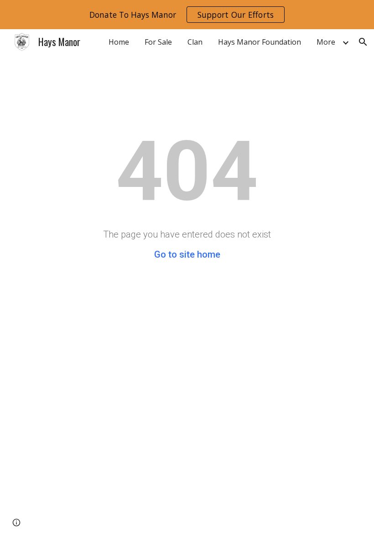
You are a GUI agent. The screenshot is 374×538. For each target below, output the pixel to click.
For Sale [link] (158, 42)
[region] (187, 14)
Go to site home (187, 254)
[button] (363, 42)
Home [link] (119, 42)
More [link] (326, 42)
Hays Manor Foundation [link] (259, 42)
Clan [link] (195, 42)
